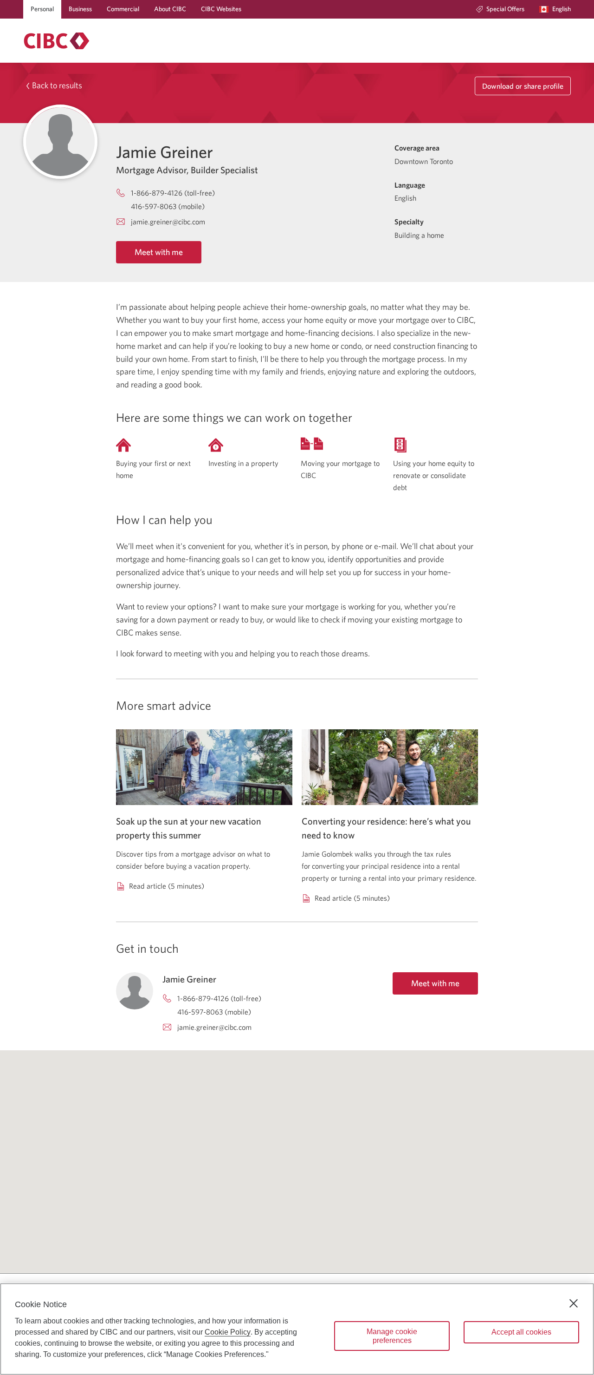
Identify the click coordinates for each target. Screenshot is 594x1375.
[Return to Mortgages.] (56, 41)
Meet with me (159, 252)
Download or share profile (522, 86)
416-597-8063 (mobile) (168, 206)
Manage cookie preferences (392, 1336)
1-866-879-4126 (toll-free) (173, 192)
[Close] (573, 1303)
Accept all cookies (521, 1332)
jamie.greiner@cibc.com (168, 221)
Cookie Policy (228, 1332)
